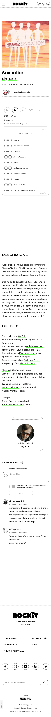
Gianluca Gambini (11, 384)
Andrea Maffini (9, 390)
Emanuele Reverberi (12, 404)
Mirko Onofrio (9, 401)
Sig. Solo (9, 79)
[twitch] (35, 666)
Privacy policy (32, 708)
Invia (21, 493)
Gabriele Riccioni (34, 346)
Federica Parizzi (32, 360)
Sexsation (8, 120)
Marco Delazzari (10, 387)
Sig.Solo (22, 336)
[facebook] (5, 666)
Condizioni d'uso (20, 708)
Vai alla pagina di (25, 445)
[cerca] (43, 4)
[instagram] (15, 666)
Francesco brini (27, 353)
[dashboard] (48, 4)
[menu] (3, 4)
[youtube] (25, 666)
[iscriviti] (44, 682)
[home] (20, 3)
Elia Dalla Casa (27, 363)
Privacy (1, 705)
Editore (24, 696)
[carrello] (39, 4)
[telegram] (46, 666)
